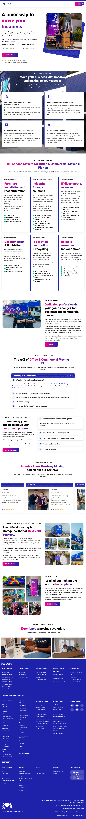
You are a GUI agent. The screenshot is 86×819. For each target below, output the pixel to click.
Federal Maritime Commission (32, 386)
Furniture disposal (58, 678)
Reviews (4, 776)
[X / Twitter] (72, 709)
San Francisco (24, 727)
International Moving (7, 681)
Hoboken (5, 733)
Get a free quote (11, 450)
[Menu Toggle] (43, 4)
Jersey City (6, 730)
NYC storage (39, 705)
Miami (4, 752)
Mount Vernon (6, 725)
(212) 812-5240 (10, 41)
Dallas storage (40, 728)
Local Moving (5, 672)
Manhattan (5, 706)
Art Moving (22, 672)
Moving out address (8, 44)
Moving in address (28, 44)
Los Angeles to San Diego (59, 723)
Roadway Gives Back (58, 771)
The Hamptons (6, 723)
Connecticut (5, 736)
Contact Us (22, 771)
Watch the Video (10, 564)
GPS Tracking (73, 677)
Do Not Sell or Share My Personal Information (70, 815)
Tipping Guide (22, 787)
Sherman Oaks (24, 715)
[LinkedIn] (82, 705)
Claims (20, 783)
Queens (5, 711)
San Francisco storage (42, 714)
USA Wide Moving (24, 753)
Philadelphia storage (41, 723)
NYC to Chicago (57, 709)
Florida (4, 749)
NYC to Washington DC (59, 716)
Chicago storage (40, 709)
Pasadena (22, 720)
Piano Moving (22, 674)
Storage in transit (40, 677)
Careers (4, 783)
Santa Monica (23, 710)
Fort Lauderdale (7, 754)
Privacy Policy (80, 808)
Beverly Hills (23, 708)
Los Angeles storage (41, 712)
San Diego (23, 725)
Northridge (23, 717)
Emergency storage (41, 679)
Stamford (5, 741)
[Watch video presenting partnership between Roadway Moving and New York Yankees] (57, 558)
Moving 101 (22, 785)
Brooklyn (5, 709)
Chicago (22, 743)
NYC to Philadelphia (58, 733)
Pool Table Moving (23, 677)
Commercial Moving (7, 684)
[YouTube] (77, 705)
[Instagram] (72, 705)
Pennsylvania (5, 744)
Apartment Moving (6, 688)
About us (4, 771)
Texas (20, 746)
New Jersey (5, 728)
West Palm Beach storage (42, 719)
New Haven (6, 738)
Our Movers (51, 344)
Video (37, 776)
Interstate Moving (6, 679)
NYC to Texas (56, 719)
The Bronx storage (41, 707)
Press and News (40, 773)
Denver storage (40, 726)
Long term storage (41, 674)
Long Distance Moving (7, 677)
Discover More (52, 604)
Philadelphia (6, 746)
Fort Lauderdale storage (42, 721)
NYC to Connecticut (58, 707)
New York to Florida (58, 714)
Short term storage (41, 672)
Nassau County (7, 716)
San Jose (22, 730)
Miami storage (40, 716)
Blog (37, 771)
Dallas (21, 748)
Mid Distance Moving (7, 674)
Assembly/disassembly (59, 682)
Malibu (21, 713)
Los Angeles (22, 705)
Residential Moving (7, 686)
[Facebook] (77, 709)
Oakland (22, 732)
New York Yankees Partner (8, 780)
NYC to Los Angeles (58, 712)
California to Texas (58, 705)
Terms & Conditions (69, 808)
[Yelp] (82, 709)
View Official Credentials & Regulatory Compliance (69, 805)
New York (4, 704)
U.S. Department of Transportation (43, 384)
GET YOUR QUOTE (10, 55)
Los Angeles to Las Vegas (60, 726)
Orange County (23, 723)
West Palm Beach (7, 756)
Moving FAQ (22, 790)
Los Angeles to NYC (58, 721)
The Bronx (5, 714)
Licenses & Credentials (7, 778)
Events (55, 773)
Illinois (21, 741)
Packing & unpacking (58, 674)
